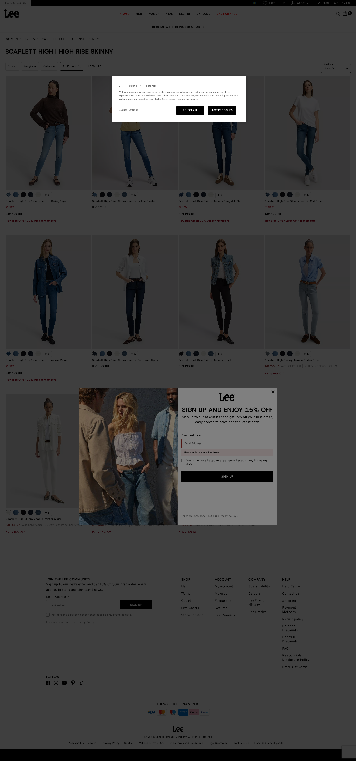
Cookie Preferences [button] (164, 99)
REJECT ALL (190, 110)
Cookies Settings (128, 110)
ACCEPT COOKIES (222, 110)
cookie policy (125, 99)
